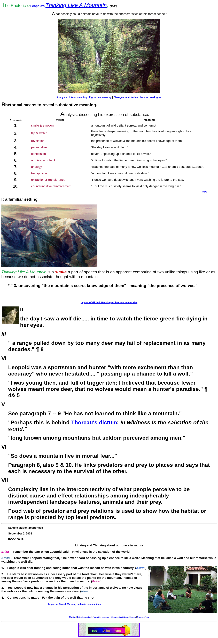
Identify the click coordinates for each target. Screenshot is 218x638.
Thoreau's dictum (94, 422)
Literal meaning (78, 97)
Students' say (143, 617)
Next (204, 191)
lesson (144, 97)
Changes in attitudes (126, 97)
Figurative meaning (100, 97)
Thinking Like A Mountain (76, 5)
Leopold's (37, 6)
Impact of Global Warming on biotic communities (109, 302)
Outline (72, 617)
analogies (155, 97)
